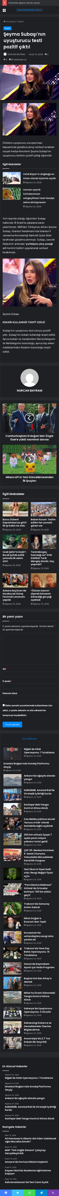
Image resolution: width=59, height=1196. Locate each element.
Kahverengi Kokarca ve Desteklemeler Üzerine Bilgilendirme (37, 1026)
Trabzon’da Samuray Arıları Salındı (36, 905)
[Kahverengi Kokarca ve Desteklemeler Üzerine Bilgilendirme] (12, 1027)
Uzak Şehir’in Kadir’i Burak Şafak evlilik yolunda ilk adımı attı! (14, 556)
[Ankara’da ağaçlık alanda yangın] (12, 780)
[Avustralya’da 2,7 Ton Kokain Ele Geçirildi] (12, 1043)
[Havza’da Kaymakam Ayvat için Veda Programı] (12, 968)
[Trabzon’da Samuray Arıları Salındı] (12, 908)
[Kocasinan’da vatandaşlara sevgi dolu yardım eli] (12, 937)
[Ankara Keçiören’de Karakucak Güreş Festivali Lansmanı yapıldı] (15, 580)
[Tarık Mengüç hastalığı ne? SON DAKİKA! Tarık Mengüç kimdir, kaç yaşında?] (43, 542)
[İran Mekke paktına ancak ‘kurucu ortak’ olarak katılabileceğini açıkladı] (12, 823)
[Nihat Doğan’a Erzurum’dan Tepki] (12, 923)
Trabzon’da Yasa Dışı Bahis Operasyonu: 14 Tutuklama (36, 952)
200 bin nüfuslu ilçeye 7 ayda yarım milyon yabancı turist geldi (38, 838)
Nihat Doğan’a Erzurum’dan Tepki (35, 920)
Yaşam (20, 21)
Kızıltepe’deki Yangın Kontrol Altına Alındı (36, 806)
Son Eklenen (29, 738)
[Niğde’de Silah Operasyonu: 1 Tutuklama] (12, 753)
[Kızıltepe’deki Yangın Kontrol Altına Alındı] (12, 809)
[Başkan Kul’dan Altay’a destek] (12, 983)
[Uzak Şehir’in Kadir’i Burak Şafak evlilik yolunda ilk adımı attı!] (15, 542)
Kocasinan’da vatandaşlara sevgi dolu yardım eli (38, 936)
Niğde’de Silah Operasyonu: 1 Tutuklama (39, 750)
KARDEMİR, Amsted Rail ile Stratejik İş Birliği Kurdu (39, 792)
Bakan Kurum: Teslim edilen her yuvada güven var (43, 522)
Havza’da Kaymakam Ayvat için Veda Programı (39, 965)
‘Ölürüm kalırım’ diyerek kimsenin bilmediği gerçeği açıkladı (41, 595)
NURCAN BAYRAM (16, 54)
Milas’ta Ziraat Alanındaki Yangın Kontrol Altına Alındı (39, 996)
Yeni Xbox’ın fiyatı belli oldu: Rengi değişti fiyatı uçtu (38, 873)
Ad (5, 669)
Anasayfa (10, 21)
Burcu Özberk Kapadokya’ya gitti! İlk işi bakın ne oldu (15, 522)
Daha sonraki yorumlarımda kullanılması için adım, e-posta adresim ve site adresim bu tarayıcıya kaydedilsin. (27, 710)
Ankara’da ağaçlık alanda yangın (24, 2)
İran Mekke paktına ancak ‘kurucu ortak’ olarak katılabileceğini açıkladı (39, 822)
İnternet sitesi (10, 693)
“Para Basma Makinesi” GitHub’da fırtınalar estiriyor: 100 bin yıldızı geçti (38, 890)
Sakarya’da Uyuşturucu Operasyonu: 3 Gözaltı (38, 1010)
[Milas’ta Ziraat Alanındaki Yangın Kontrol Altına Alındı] (12, 997)
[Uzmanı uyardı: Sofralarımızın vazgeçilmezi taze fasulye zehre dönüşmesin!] (12, 194)
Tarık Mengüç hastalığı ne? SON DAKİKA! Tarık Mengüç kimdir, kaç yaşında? (42, 558)
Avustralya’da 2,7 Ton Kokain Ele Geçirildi (37, 1040)
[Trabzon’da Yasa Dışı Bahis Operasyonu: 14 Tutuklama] (12, 953)
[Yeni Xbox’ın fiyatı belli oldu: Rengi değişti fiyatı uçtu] (12, 874)
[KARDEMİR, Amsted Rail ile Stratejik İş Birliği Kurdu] (12, 795)
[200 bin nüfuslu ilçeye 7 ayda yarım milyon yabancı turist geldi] (12, 839)
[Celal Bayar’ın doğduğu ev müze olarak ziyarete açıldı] (12, 178)
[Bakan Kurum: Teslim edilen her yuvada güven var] (43, 509)
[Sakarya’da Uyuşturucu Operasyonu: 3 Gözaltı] (12, 1013)
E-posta (7, 681)
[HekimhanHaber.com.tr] (29, 10)
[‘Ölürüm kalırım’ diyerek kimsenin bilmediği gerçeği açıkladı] (43, 580)
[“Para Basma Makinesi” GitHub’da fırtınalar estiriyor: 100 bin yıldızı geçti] (12, 889)
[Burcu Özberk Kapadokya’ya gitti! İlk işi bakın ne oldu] (15, 509)
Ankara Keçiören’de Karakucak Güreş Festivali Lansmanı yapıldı (14, 595)
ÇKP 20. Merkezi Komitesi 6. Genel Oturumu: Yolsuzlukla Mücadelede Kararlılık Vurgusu (39, 855)
